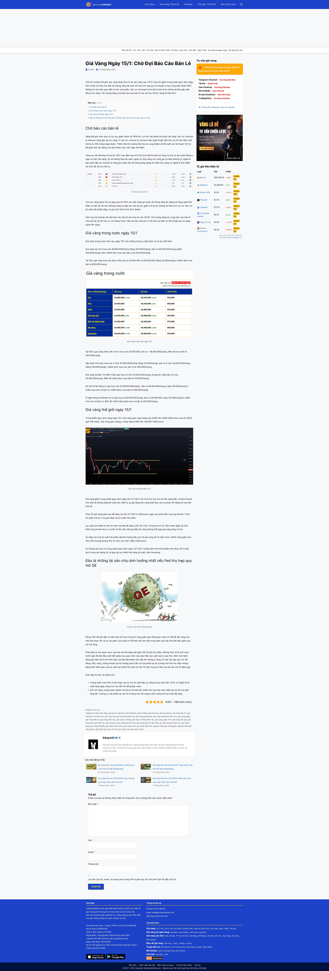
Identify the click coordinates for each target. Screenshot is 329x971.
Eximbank (174, 932)
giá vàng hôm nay (107, 719)
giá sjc (169, 713)
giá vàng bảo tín (179, 713)
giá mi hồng (143, 713)
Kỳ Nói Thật (213, 84)
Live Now (159, 954)
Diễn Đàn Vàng (224, 95)
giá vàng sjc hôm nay (172, 723)
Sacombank (183, 932)
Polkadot (203, 200)
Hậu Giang (226, 936)
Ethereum (203, 185)
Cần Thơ (210, 936)
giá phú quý (154, 713)
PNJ (162, 928)
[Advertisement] (164, 28)
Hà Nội (172, 936)
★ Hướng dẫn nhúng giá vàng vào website (216, 107)
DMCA (149, 958)
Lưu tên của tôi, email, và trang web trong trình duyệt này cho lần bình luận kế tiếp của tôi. (132, 879)
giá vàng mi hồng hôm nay (143, 719)
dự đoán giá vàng (100, 713)
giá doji (121, 713)
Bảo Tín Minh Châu (185, 928)
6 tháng (188, 943)
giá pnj (162, 713)
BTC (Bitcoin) (166, 947)
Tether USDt (204, 192)
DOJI (167, 928)
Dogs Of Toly (205, 222)
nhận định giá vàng (103, 729)
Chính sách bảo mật (147, 965)
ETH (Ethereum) (178, 947)
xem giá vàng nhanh (135, 729)
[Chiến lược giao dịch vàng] (220, 138)
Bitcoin (202, 178)
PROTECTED (157, 958)
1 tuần (174, 943)
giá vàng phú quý (179, 719)
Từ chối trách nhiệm (184, 965)
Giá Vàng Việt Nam (228, 80)
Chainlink (203, 207)
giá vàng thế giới (97, 726)
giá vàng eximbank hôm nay (165, 716)
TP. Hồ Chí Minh (182, 936)
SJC (157, 928)
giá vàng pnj (111, 723)
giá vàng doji (110, 716)
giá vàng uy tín (130, 726)
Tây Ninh (235, 936)
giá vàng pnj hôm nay (126, 723)
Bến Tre (218, 936)
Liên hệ (197, 965)
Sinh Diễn (214, 928)
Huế (166, 936)
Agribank (202, 932)
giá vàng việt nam (144, 726)
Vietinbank (193, 932)
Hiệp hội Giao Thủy (201, 928)
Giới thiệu (132, 965)
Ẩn (99, 103)
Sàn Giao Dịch (228, 4)
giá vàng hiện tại (92, 719)
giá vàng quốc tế (143, 723)
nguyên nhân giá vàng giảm (164, 726)
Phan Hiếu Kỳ (218, 91)
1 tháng (181, 943)
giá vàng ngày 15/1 (163, 719)
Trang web (93, 864)
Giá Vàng (150, 4)
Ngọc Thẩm (223, 928)
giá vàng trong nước (113, 726)
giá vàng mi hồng (123, 719)
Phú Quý (173, 928)
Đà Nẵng (193, 936)
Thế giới (233, 928)
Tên (90, 840)
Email (91, 852)
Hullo (166, 954)
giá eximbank (131, 713)
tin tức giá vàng (118, 729)
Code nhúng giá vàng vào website (171, 951)
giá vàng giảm (184, 716)
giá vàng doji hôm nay (126, 716)
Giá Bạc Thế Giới (207, 4)
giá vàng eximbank (144, 716)
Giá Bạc (188, 4)
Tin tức (97, 710)
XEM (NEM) (207, 947)
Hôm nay (167, 943)
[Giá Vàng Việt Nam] (99, 4)
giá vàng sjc (157, 723)
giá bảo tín (112, 713)
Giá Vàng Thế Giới (169, 4)
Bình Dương (151, 940)
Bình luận (93, 804)
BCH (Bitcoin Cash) (194, 947)
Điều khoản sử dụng (165, 965)
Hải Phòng (202, 936)
